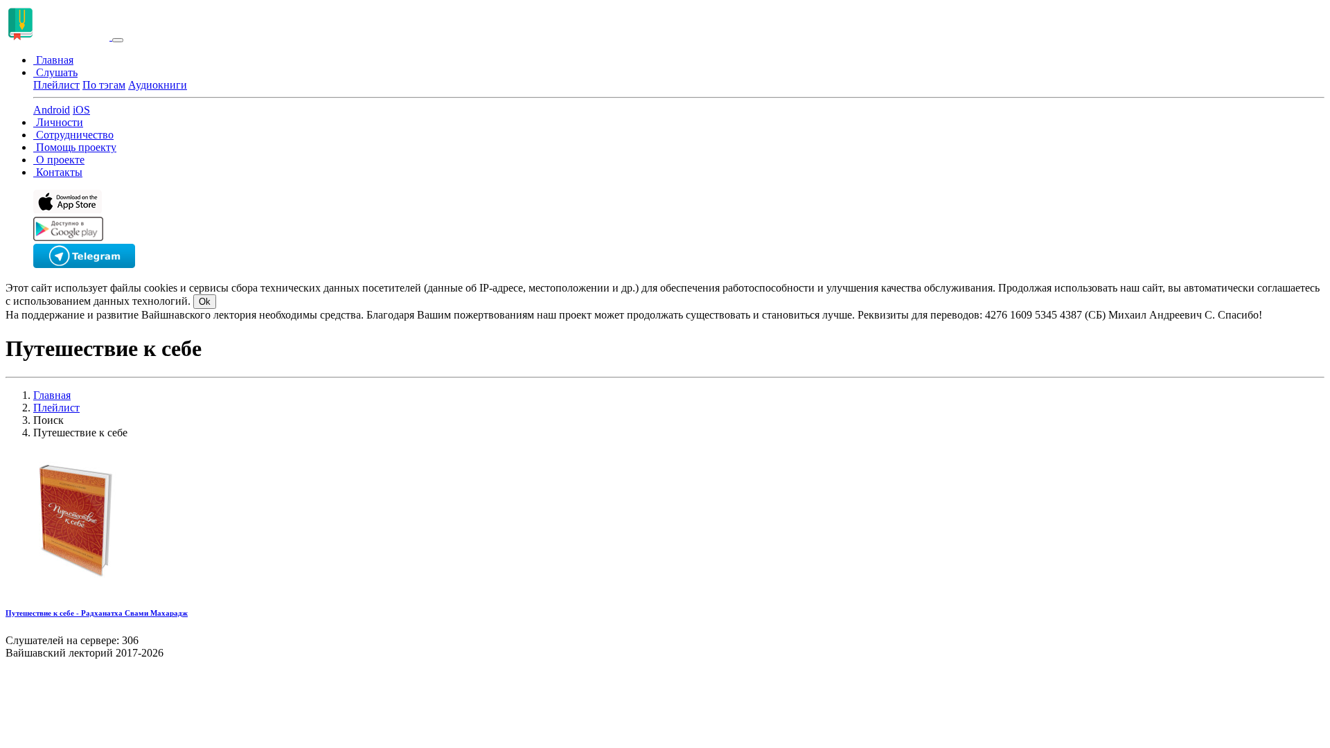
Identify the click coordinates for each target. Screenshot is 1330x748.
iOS (81, 110)
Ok (205, 301)
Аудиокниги (157, 85)
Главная (52, 395)
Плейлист (56, 85)
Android (51, 110)
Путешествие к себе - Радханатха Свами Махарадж (97, 613)
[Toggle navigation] (117, 40)
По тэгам (103, 85)
